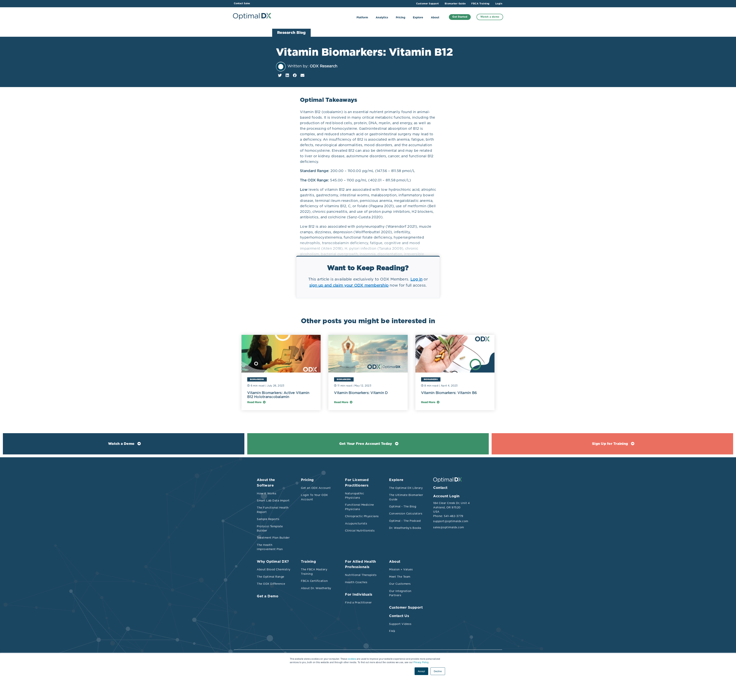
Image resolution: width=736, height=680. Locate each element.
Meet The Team (399, 576)
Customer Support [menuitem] (427, 3)
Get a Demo (267, 596)
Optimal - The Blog (402, 506)
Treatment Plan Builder (273, 537)
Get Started (459, 17)
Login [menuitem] (498, 3)
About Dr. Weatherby (316, 588)
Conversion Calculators (405, 513)
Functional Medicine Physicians (359, 506)
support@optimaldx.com (450, 521)
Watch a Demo (121, 444)
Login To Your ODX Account (314, 497)
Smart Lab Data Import (273, 500)
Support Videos (400, 623)
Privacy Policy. (421, 662)
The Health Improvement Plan (270, 547)
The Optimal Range (270, 576)
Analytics (382, 17)
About (435, 17)
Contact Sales (242, 3)
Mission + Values (401, 569)
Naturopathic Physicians (354, 495)
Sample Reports (268, 519)
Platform (362, 17)
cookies (352, 658)
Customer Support (406, 607)
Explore (418, 17)
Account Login (446, 496)
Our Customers (400, 583)
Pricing (400, 17)
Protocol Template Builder (270, 528)
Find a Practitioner (358, 602)
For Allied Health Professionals (360, 564)
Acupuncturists (356, 523)
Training (308, 561)
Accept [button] (421, 671)
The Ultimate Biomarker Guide (406, 497)
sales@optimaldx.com (448, 527)
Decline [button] (438, 671)
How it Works (266, 493)
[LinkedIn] (287, 75)
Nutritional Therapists (360, 574)
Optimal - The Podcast (405, 520)
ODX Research (323, 66)
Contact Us (399, 616)
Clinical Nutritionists (360, 530)
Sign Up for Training (610, 444)
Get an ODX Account (316, 487)
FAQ (392, 631)
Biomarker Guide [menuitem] (455, 3)
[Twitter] (280, 75)
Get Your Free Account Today (365, 444)
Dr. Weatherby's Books (405, 527)
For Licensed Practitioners (357, 482)
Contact (440, 488)
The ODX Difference (271, 583)
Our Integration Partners (400, 593)
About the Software (266, 482)
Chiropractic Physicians (362, 516)
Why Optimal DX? (273, 561)
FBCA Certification (314, 580)
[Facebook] (295, 75)
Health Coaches (356, 582)
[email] (302, 75)
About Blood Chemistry (273, 569)
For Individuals (358, 594)
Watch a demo (489, 17)
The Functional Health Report (273, 509)
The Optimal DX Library (406, 487)
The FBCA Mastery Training (314, 571)
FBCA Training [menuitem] (480, 3)
